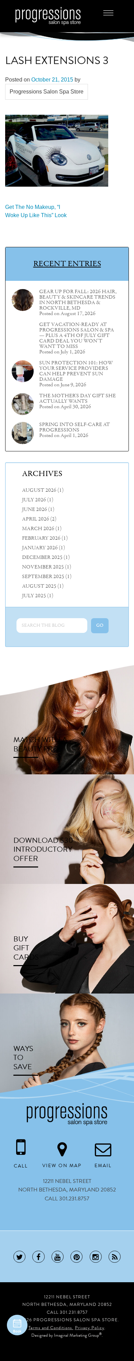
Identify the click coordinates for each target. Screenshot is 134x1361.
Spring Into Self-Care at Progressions (74, 427)
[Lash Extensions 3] (56, 150)
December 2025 (42, 557)
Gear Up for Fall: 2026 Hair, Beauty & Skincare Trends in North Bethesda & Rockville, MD (77, 300)
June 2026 (34, 509)
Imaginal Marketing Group (76, 1335)
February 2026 (41, 538)
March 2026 (38, 529)
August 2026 (39, 490)
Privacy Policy (89, 1327)
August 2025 (39, 586)
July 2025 (34, 596)
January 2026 (40, 548)
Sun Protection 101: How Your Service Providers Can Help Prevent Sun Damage (76, 371)
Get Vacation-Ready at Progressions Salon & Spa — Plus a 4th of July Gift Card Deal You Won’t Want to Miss (76, 335)
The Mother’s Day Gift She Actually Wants (77, 398)
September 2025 (43, 576)
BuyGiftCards (26, 948)
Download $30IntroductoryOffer (43, 849)
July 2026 (34, 500)
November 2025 (43, 567)
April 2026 (35, 519)
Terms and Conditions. (51, 1327)
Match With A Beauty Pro (40, 744)
